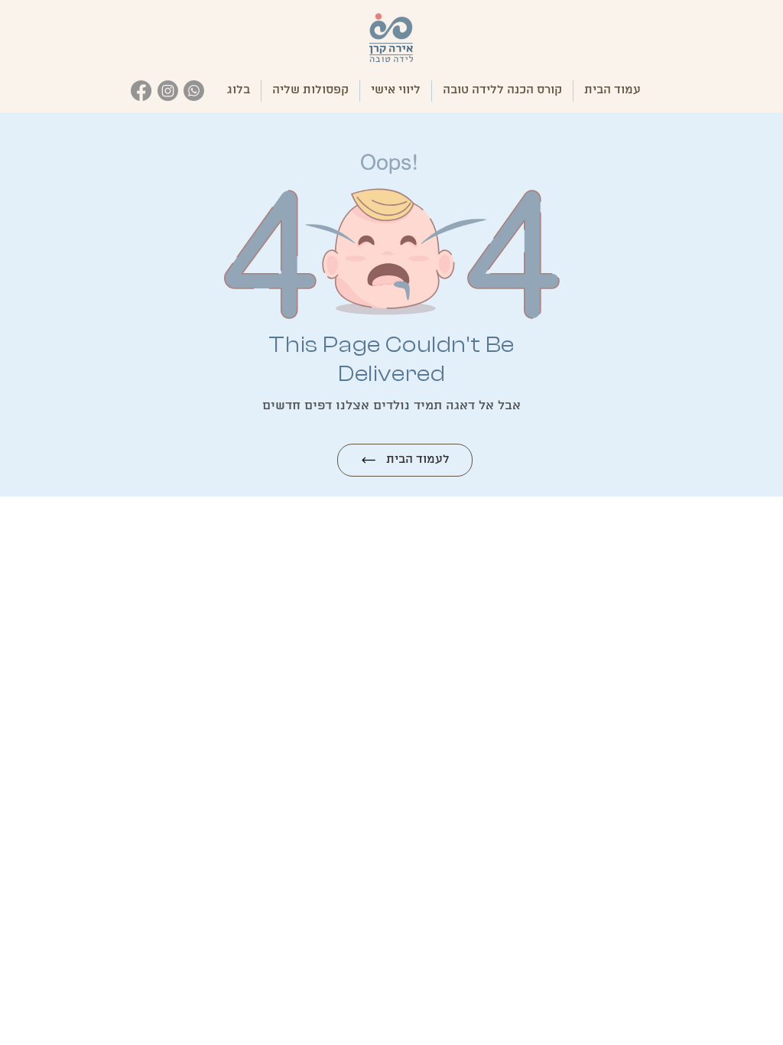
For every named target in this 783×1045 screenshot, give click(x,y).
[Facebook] (141, 90)
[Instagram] (168, 90)
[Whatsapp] (194, 90)
